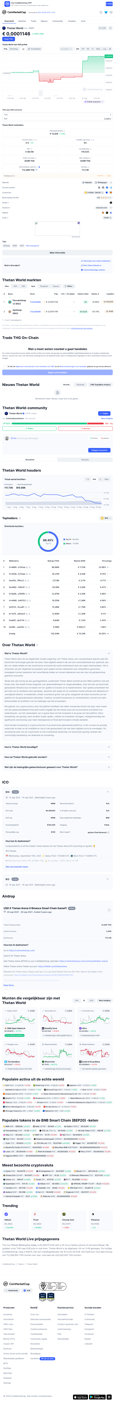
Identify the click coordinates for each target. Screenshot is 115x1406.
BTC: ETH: (46, 12)
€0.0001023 (96, 1151)
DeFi (22, 246)
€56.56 (94, 1131)
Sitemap (7, 1383)
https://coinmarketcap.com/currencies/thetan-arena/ (83, 961)
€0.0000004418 (60, 1139)
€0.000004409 (60, 1196)
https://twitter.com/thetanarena (52, 966)
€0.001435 (19, 1151)
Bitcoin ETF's (9, 1339)
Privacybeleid (36, 1324)
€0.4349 (57, 1131)
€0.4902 (54, 1184)
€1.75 (46, 1135)
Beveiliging (35, 1353)
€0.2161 (18, 1139)
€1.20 (55, 1175)
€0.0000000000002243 (81, 1147)
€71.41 (20, 1184)
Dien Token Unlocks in (92, 265)
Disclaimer (35, 1344)
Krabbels (7, 1378)
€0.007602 (27, 1147)
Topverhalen (9, 1334)
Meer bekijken (107, 418)
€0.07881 (76, 1179)
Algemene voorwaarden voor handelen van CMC (35, 366)
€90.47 (18, 1179)
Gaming (6, 246)
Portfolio (7, 1368)
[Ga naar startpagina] (14, 12)
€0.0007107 (89, 1143)
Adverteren (8, 1319)
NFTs (5, 1363)
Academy (7, 1314)
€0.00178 (19, 1171)
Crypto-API (8, 1344)
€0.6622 (18, 1143)
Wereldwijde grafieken (13, 1358)
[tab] (24, 49)
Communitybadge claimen (94, 270)
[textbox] (49, 442)
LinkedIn (88, 1344)
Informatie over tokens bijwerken (96, 261)
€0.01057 (55, 1171)
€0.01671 (22, 1175)
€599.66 (18, 1126)
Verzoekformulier (65, 1319)
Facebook (89, 1334)
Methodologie (36, 1348)
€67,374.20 (90, 1171)
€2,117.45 (91, 1175)
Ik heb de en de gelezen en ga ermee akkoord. (59, 366)
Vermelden (62, 1314)
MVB (15, 246)
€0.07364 (53, 1143)
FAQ (59, 1334)
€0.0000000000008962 (29, 1156)
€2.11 (21, 1196)
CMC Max (8, 1329)
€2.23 (91, 1184)
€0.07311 (81, 1192)
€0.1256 (19, 1192)
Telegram (89, 1324)
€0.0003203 (56, 1151)
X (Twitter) (89, 1314)
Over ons (34, 1314)
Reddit (88, 1339)
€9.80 (51, 1188)
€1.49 (21, 1131)
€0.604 (48, 1126)
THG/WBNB (35, 302)
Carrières (34, 1358)
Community (90, 1319)
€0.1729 (19, 1188)
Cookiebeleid (36, 1334)
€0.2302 (18, 1135)
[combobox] (66, 49)
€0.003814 (75, 1135)
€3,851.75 (85, 1188)
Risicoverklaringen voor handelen (73, 366)
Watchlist (7, 1373)
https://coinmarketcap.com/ (22, 950)
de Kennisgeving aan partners (82, 328)
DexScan (7, 1348)
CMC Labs (8, 1324)
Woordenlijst (63, 1339)
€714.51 (48, 1179)
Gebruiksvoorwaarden (40, 1319)
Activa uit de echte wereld (15, 1353)
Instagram (89, 1329)
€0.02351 (81, 1126)
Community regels (38, 1339)
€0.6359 (49, 1192)
